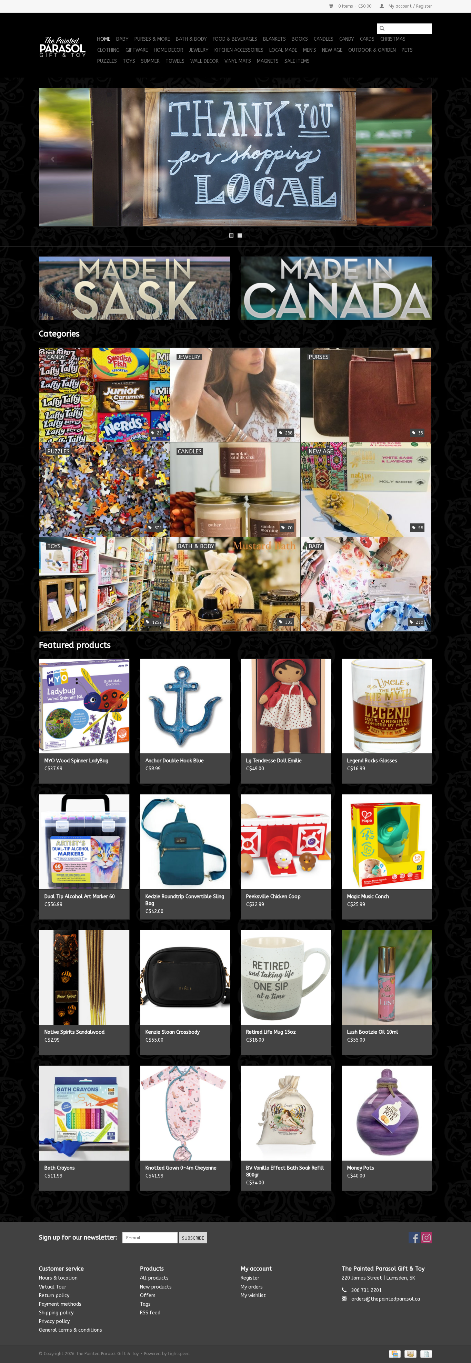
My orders (252, 1287)
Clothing (108, 50)
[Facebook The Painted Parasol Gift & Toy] (414, 1237)
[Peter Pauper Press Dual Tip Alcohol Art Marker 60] (84, 841)
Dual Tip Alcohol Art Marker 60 (79, 897)
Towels (175, 61)
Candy (346, 39)
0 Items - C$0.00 (355, 6)
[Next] (418, 159)
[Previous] (52, 159)
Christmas (392, 39)
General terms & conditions (70, 1330)
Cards (367, 39)
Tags (145, 1304)
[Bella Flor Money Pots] (387, 1112)
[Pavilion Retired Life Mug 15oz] (286, 977)
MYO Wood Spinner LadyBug (76, 761)
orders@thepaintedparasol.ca (385, 1299)
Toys (129, 61)
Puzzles (107, 61)
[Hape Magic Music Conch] (387, 841)
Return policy (54, 1296)
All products (154, 1278)
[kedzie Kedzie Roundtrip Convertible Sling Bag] (185, 841)
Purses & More (152, 39)
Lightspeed (179, 1353)
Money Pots (360, 1168)
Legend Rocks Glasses (372, 761)
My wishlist (253, 1296)
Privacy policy (54, 1321)
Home (103, 39)
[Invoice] (425, 1353)
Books (300, 39)
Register (250, 1278)
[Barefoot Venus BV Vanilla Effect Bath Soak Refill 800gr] (286, 1112)
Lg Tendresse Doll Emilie (274, 761)
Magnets (268, 61)
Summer (150, 61)
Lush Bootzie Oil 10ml (372, 1032)
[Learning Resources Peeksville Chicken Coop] (286, 841)
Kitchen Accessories (238, 50)
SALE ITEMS (297, 61)
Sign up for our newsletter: (78, 1237)
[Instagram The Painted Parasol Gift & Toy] (426, 1237)
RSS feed (150, 1313)
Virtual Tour (52, 1287)
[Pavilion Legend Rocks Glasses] (387, 706)
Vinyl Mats (237, 61)
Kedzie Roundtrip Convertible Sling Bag (185, 900)
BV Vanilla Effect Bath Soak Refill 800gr (285, 1171)
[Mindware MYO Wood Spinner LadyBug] (84, 706)
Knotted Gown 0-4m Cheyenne (181, 1168)
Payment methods (60, 1304)
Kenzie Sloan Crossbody (173, 1032)
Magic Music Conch (368, 897)
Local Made (283, 50)
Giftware (137, 50)
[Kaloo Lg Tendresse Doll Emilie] (286, 706)
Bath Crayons (59, 1168)
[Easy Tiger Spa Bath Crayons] (84, 1112)
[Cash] (410, 1353)
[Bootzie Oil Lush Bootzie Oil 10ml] (387, 977)
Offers (148, 1296)
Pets (407, 50)
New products (156, 1287)
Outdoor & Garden (372, 50)
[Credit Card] (394, 1353)
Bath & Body (191, 39)
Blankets (274, 39)
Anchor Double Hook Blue (175, 761)
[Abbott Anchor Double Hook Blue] (185, 706)
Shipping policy (56, 1313)
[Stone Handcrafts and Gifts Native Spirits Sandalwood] (84, 977)
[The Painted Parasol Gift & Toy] (67, 45)
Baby (122, 39)
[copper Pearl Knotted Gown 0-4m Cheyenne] (185, 1112)
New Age (332, 50)
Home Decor (168, 50)
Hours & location (58, 1278)
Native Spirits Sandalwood (74, 1032)
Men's (309, 50)
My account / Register (409, 6)
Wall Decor (204, 61)
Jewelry (199, 50)
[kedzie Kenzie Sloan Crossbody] (185, 977)
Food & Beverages (235, 39)
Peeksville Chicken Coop (273, 897)
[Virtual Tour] (235, 157)
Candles (323, 39)
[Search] (382, 28)
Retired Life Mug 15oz (271, 1032)
